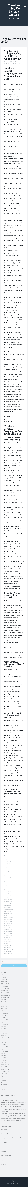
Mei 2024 (3, 1031)
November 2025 (5, 990)
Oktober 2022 (5, 1073)
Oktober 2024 (5, 1020)
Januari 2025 (4, 1013)
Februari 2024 (5, 1037)
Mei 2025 (3, 1004)
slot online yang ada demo (8, 941)
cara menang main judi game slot (8, 871)
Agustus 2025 (5, 997)
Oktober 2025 (5, 993)
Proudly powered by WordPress (11, 1181)
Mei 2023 (3, 1058)
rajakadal (3, 1160)
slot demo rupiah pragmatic (8, 937)
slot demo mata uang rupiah (8, 931)
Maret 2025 (4, 1008)
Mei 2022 (3, 1082)
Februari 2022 (5, 1089)
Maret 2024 (4, 1035)
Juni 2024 (3, 1028)
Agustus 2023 (4, 1051)
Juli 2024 (3, 1026)
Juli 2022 (3, 1080)
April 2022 (4, 1085)
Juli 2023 (3, 1053)
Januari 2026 (4, 986)
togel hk (3, 1151)
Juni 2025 (3, 1002)
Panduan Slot (18, 63)
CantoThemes (16, 1183)
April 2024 (4, 1033)
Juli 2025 (3, 999)
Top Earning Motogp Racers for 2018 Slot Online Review (12, 55)
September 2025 (5, 995)
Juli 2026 (3, 975)
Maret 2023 (4, 1062)
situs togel (4, 1164)
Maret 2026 (4, 981)
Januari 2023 (4, 1067)
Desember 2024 (5, 1015)
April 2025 (4, 1006)
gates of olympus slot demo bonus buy (8, 901)
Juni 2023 (3, 1055)
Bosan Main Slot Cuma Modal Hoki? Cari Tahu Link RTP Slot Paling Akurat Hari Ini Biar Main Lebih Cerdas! (13, 1109)
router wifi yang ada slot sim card (8, 917)
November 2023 (5, 1044)
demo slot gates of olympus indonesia (8, 879)
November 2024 (5, 1017)
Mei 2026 (3, 977)
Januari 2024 (4, 1040)
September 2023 (5, 1049)
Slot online (4, 1142)
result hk (3, 1146)
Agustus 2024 (5, 1024)
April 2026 (4, 979)
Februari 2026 (5, 984)
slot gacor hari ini (6, 1155)
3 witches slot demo (7, 860)
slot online (4, 1129)
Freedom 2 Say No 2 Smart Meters (14, 10)
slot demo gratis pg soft (8, 925)
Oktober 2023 (4, 1046)
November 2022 (5, 1071)
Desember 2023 (5, 1042)
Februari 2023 (5, 1064)
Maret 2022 (4, 1087)
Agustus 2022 (5, 1078)
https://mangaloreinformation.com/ (11, 1138)
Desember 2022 (5, 1069)
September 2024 (5, 1022)
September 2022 (5, 1076)
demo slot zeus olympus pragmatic (8, 897)
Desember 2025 (5, 988)
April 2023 (4, 1060)
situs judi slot (5, 1133)
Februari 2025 (5, 1011)
